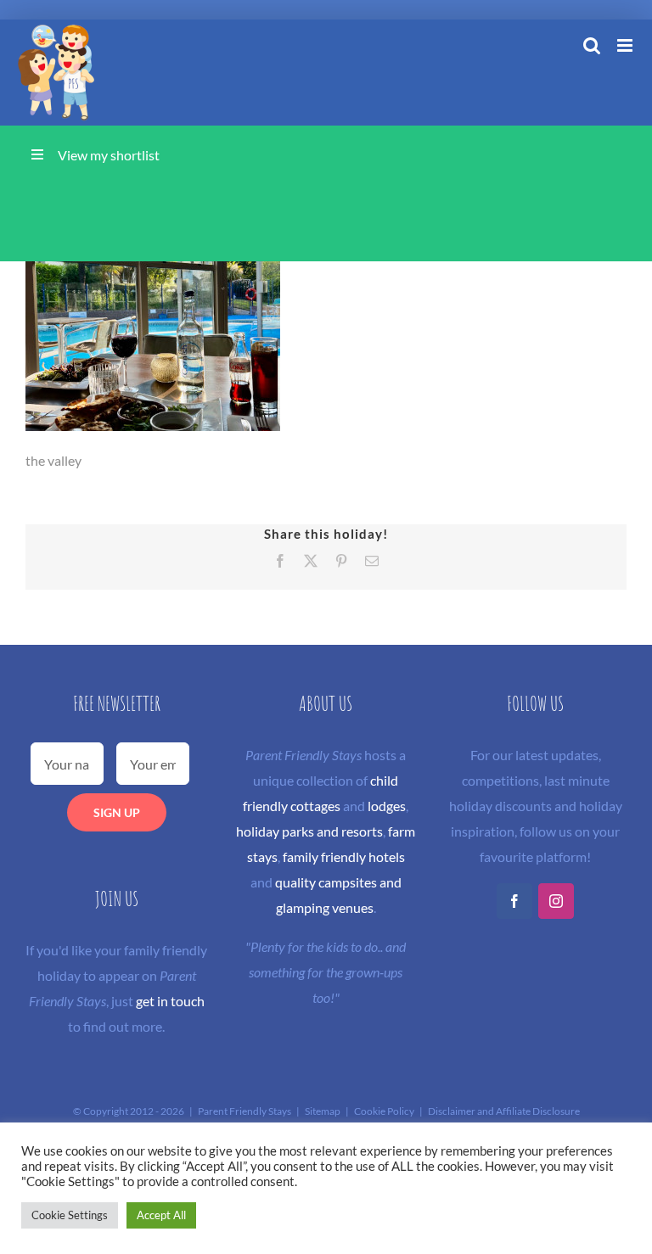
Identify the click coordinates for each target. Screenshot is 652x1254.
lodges (387, 806)
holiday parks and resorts (309, 831)
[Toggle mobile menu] (626, 45)
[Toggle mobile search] (591, 45)
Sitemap (322, 1111)
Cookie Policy (384, 1111)
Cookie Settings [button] (69, 1215)
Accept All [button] (161, 1215)
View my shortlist (109, 155)
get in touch (170, 1001)
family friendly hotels (344, 856)
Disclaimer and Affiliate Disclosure (504, 1111)
